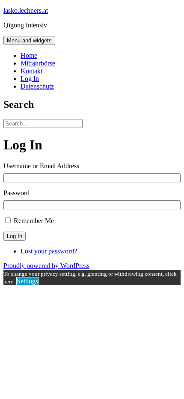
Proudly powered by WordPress (46, 265)
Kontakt (31, 70)
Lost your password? (49, 251)
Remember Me (34, 220)
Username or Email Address (41, 166)
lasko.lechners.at (25, 10)
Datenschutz (37, 86)
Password (16, 193)
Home (29, 55)
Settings (27, 281)
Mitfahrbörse (38, 63)
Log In (30, 78)
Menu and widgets (29, 40)
